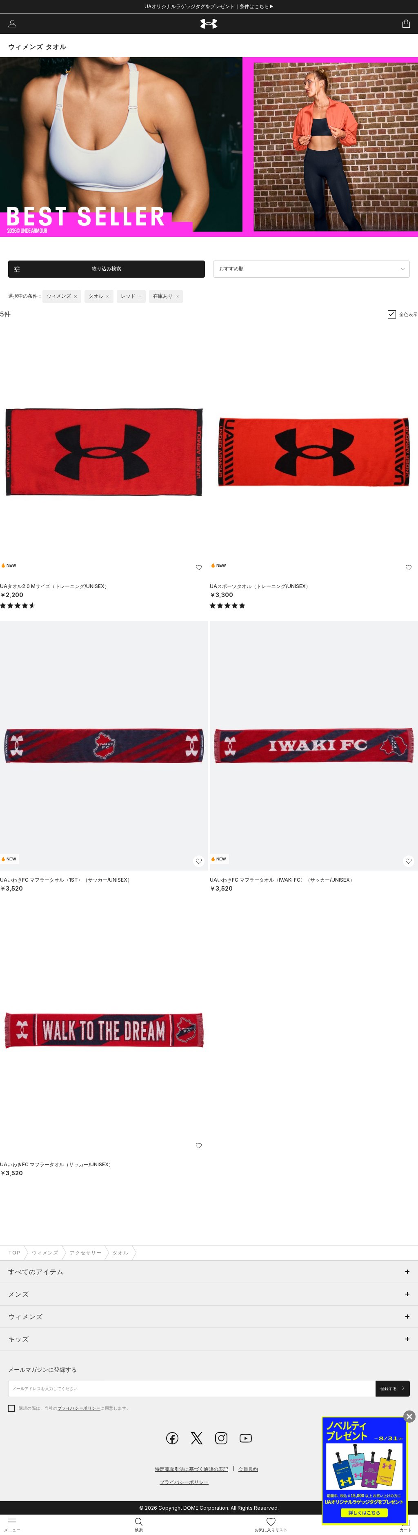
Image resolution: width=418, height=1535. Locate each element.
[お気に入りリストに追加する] (199, 567)
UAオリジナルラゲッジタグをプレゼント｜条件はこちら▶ (209, 6)
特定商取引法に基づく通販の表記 (191, 1469)
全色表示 (408, 314)
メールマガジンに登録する (42, 1369)
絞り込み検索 (106, 269)
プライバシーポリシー (79, 1408)
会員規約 (248, 1469)
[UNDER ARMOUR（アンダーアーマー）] (209, 23)
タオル (121, 1253)
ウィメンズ (45, 1253)
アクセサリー (86, 1253)
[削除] (75, 296)
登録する (389, 1388)
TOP (14, 1253)
